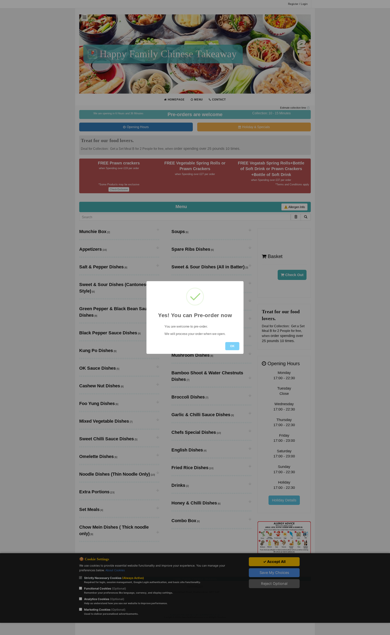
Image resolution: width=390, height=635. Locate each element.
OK (232, 346)
